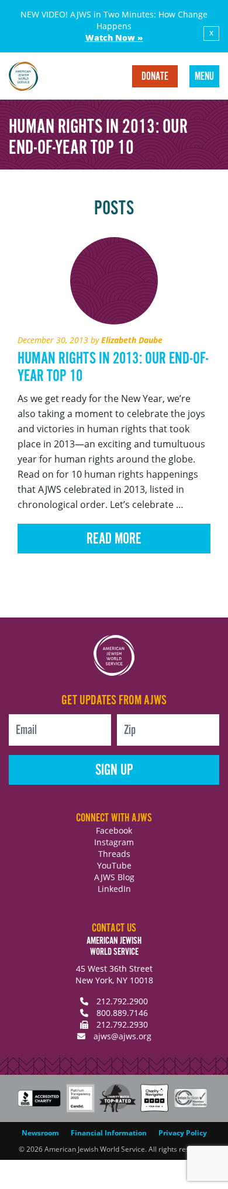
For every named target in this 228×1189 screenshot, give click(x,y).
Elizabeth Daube (132, 339)
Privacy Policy (182, 1133)
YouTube (114, 865)
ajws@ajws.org (122, 1036)
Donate (154, 77)
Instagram (114, 842)
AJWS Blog (114, 877)
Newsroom (40, 1133)
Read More (114, 539)
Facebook (114, 830)
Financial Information (109, 1133)
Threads (114, 853)
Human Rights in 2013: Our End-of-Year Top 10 (113, 367)
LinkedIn (114, 888)
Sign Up (114, 770)
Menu (204, 77)
